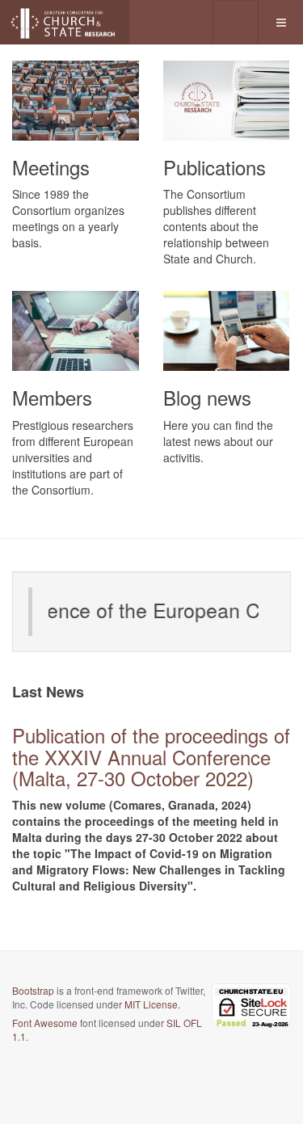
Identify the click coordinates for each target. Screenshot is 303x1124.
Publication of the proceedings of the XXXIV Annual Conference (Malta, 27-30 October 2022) (151, 756)
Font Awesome (45, 1022)
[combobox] (235, 22)
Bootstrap (33, 990)
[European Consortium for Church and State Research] (64, 22)
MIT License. (152, 1004)
